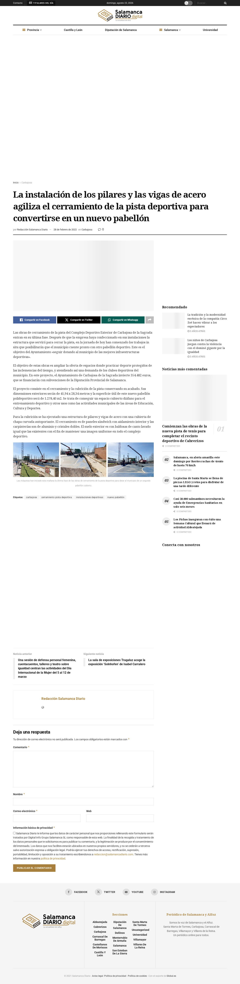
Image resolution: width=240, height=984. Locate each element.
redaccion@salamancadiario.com (113, 854)
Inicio (16, 182)
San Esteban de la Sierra (119, 952)
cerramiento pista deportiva (56, 497)
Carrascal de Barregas (100, 938)
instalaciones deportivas (89, 497)
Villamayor (139, 939)
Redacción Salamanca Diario (32, 229)
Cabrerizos (100, 926)
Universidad (210, 30)
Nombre (19, 794)
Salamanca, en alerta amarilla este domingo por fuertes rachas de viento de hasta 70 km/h (198, 461)
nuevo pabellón (115, 497)
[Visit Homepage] (120, 15)
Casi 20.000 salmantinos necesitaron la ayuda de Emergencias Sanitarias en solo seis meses (198, 502)
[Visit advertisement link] (120, 111)
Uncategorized (140, 929)
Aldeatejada (100, 921)
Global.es (171, 976)
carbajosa (31, 497)
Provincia (33, 30)
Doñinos (120, 932)
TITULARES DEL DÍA (43, 3)
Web (89, 811)
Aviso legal (97, 976)
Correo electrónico (25, 811)
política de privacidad (53, 858)
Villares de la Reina (139, 946)
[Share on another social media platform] (150, 320)
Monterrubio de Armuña (119, 939)
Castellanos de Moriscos (100, 946)
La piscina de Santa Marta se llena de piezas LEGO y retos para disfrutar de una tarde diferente (198, 482)
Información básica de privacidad (34, 827)
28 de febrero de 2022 (65, 229)
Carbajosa (27, 182)
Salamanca (171, 30)
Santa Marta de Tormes (139, 923)
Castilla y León (73, 30)
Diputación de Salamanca (121, 30)
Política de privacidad (115, 976)
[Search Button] (224, 3)
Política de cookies (137, 976)
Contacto (17, 3)
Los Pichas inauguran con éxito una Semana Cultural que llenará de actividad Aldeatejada (197, 523)
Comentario (21, 747)
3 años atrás (197, 331)
